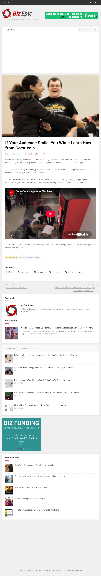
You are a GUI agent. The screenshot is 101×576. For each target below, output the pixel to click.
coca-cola (22, 257)
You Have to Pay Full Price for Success (31, 487)
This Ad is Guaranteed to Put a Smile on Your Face (35, 465)
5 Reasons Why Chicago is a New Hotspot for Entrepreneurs (40, 476)
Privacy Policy (56, 570)
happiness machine (33, 257)
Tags (32, 348)
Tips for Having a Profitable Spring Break (31, 499)
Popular (8, 348)
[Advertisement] (50, 54)
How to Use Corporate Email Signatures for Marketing (37, 510)
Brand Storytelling (11, 257)
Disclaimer (78, 570)
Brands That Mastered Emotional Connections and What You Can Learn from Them (57, 328)
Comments (25, 348)
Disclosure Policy (68, 570)
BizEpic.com (33, 570)
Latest (15, 348)
